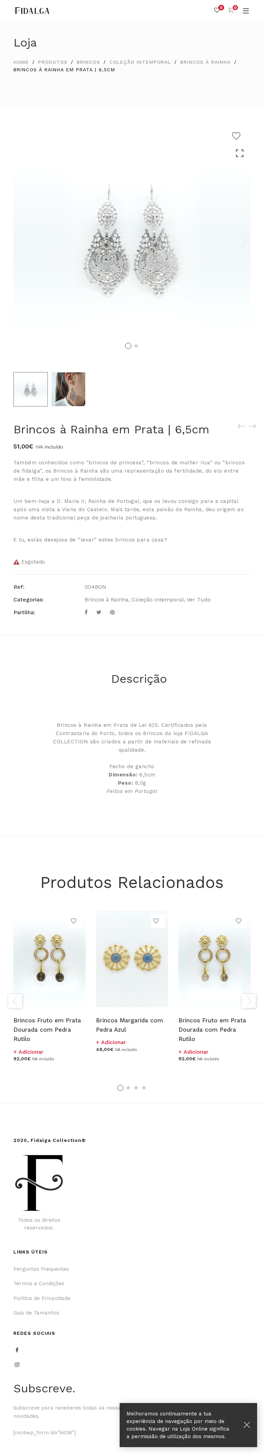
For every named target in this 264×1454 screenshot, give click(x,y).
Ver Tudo (199, 599)
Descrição (139, 678)
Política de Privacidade (41, 1298)
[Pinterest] (112, 612)
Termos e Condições (38, 1283)
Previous (15, 1001)
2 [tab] (128, 1088)
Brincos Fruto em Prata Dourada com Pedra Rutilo (47, 1029)
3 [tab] (136, 1088)
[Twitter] (98, 612)
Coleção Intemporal (140, 62)
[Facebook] (86, 612)
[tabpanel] (49, 986)
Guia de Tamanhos (36, 1313)
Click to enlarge (240, 153)
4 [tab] (144, 1088)
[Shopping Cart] (230, 10)
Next (244, 243)
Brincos (88, 62)
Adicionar (31, 1052)
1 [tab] (120, 1088)
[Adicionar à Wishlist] (238, 136)
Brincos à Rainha (205, 62)
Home (21, 62)
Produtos (52, 62)
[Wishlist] (217, 10)
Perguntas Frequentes (41, 1269)
